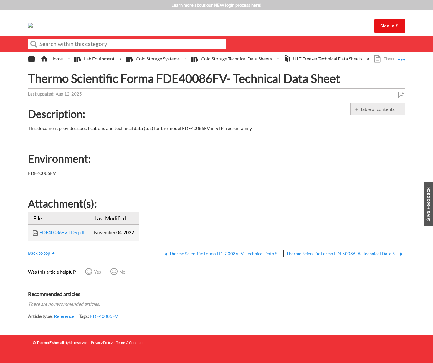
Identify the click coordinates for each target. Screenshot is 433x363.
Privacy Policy (102, 342)
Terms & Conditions (131, 342)
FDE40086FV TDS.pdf (62, 232)
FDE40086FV (104, 316)
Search (34, 44)
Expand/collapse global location (401, 56)
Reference (64, 316)
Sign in (387, 26)
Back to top (39, 253)
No (122, 272)
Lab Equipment (99, 58)
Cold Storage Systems (158, 58)
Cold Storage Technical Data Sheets (236, 58)
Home (56, 58)
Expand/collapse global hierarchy (35, 59)
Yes (97, 272)
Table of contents (377, 109)
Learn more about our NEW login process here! (216, 5)
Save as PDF (401, 95)
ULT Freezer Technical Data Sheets (327, 58)
